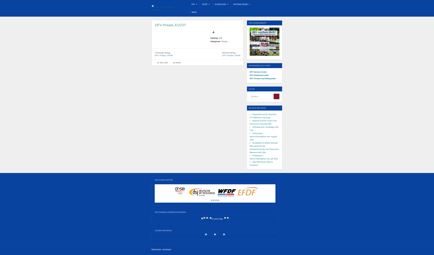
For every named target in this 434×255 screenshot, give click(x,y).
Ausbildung (220, 4)
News (194, 12)
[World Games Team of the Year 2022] (215, 235)
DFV (193, 4)
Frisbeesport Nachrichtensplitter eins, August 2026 (263, 136)
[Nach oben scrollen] (428, 249)
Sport (205, 4)
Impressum (167, 249)
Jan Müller (177, 63)
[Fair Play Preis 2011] (224, 235)
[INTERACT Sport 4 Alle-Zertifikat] (206, 235)
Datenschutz (156, 249)
